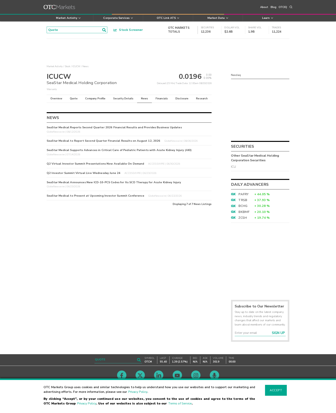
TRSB (242, 200)
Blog (273, 7)
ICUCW (76, 66)
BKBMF (243, 212)
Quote (74, 98)
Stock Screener (130, 30)
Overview (56, 98)
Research (202, 98)
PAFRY (243, 194)
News (144, 98)
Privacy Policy (137, 392)
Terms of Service (180, 403)
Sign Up (278, 333)
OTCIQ (283, 7)
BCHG (242, 206)
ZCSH (242, 218)
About (264, 7)
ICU (233, 167)
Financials (162, 98)
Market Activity (55, 66)
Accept (276, 390)
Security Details (123, 98)
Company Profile (95, 98)
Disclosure (182, 98)
